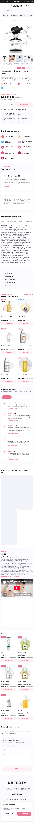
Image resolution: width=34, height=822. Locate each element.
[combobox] (19, 10)
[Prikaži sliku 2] (12, 58)
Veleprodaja (17, 1)
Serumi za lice (21, 20)
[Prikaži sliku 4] (27, 58)
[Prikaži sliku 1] (4, 58)
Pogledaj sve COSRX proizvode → (10, 576)
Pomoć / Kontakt (7, 1)
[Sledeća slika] (30, 38)
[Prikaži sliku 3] (19, 58)
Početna (3, 20)
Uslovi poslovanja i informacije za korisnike (17, 800)
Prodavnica (9, 20)
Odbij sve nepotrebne (17, 818)
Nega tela (22, 15)
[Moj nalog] (27, 6)
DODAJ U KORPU (24, 104)
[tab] (2, 222)
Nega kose (14, 15)
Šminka (30, 15)
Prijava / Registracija (28, 1)
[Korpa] (31, 6)
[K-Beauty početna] (16, 6)
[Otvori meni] (4, 6)
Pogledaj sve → (28, 294)
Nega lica (5, 15)
